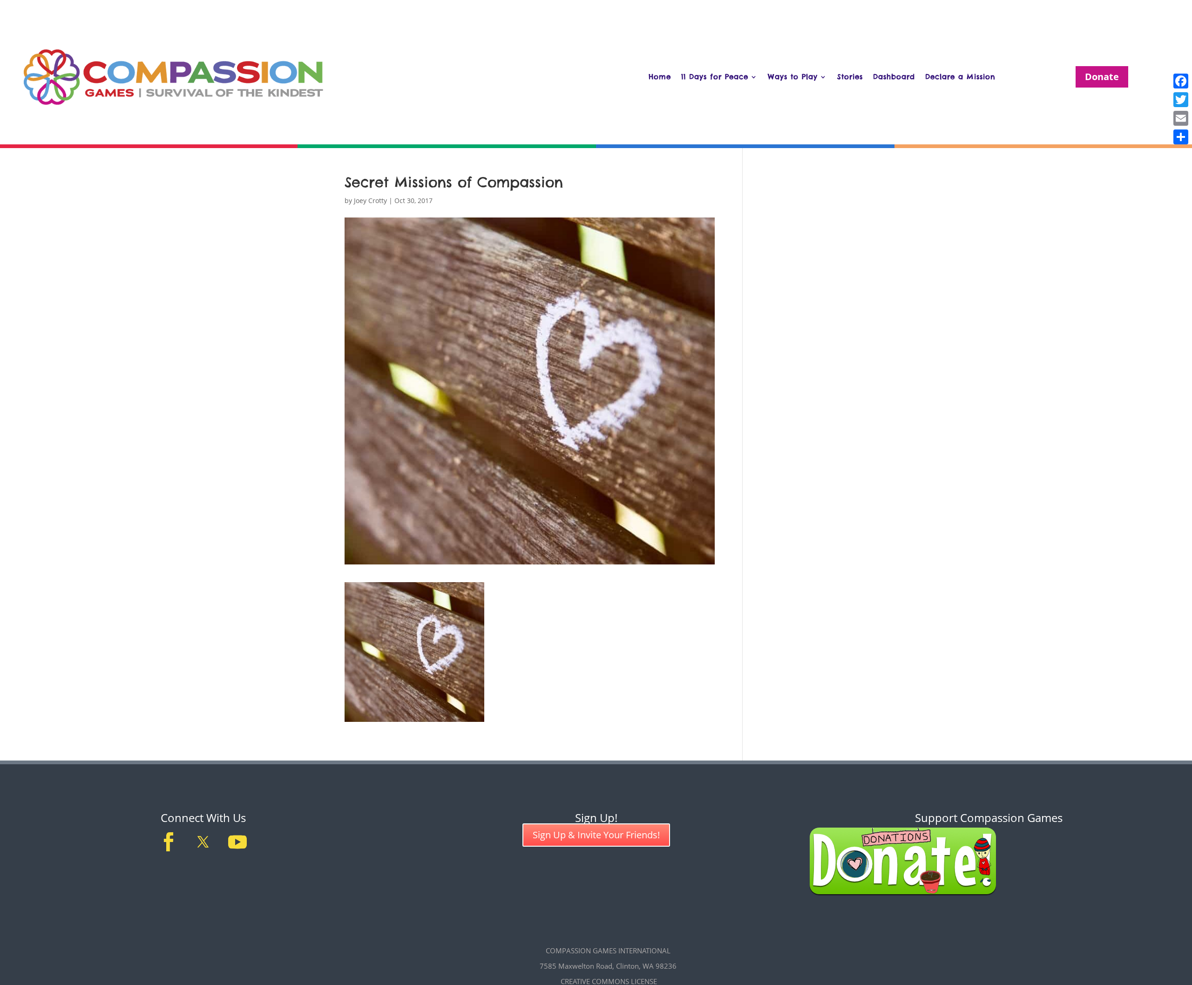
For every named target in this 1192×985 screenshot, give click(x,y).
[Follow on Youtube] (237, 842)
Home (660, 76)
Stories (850, 76)
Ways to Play (793, 76)
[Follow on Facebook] (168, 842)
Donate (1102, 76)
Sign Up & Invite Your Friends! (596, 835)
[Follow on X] (203, 842)
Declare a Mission (960, 76)
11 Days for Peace (714, 76)
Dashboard (894, 76)
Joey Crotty (370, 200)
